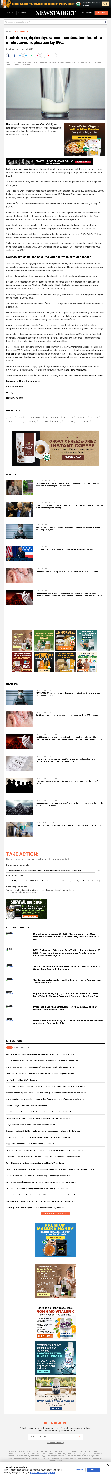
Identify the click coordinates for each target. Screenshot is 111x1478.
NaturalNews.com (14, 398)
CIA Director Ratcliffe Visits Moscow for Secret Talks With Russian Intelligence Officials (40, 1074)
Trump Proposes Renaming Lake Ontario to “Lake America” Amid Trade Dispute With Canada (42, 1067)
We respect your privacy (55, 1443)
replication (18, 64)
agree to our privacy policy (42, 1472)
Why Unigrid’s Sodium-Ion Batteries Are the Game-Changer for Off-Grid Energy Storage (40, 1054)
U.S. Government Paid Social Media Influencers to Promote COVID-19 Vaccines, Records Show (42, 1061)
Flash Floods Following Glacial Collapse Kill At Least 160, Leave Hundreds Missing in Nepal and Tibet (45, 1086)
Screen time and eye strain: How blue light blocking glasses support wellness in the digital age (43, 1131)
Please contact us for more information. (21, 892)
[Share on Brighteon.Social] (9, 55)
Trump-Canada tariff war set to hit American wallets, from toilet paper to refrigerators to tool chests (45, 1099)
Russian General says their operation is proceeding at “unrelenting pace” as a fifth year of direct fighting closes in (50, 1169)
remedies (9, 64)
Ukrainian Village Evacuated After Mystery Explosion (26, 1106)
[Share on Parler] (37, 55)
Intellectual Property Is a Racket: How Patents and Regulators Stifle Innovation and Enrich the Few (43, 1157)
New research (12, 124)
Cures (19, 62)
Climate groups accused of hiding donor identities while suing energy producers (37, 1188)
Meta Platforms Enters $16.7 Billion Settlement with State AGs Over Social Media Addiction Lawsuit (44, 1150)
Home (8, 32)
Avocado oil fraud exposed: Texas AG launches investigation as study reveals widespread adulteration (46, 1093)
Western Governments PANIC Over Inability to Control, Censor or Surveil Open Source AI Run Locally (66, 967)
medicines (61, 62)
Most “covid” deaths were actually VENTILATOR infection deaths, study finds (68, 825)
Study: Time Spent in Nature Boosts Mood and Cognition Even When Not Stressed (38, 1118)
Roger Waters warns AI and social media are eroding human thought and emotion (38, 1176)
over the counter (78, 62)
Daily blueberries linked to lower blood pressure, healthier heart (30, 1125)
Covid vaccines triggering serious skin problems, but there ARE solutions (67, 572)
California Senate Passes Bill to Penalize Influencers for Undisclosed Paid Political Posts (40, 1201)
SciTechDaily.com (14, 386)
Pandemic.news (96, 375)
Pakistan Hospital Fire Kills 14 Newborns (22, 1080)
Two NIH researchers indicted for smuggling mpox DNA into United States (35, 1163)
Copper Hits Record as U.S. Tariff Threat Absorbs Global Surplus (31, 1144)
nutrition (68, 62)
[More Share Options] (54, 55)
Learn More (79, 1470)
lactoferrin (52, 62)
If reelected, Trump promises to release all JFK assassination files (64, 550)
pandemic (89, 62)
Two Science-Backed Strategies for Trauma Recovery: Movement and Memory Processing (41, 1182)
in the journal (75, 369)
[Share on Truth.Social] (43, 55)
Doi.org (9, 392)
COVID (13, 62)
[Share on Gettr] (49, 55)
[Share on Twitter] (20, 55)
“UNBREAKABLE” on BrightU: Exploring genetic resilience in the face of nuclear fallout (39, 1137)
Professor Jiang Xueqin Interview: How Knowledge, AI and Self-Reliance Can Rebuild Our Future (65, 1008)
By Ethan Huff (13, 49)
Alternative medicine (21, 32)
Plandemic (98, 62)
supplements (28, 64)
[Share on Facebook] (15, 55)
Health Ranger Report (16, 927)
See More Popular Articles (55, 1213)
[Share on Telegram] (26, 55)
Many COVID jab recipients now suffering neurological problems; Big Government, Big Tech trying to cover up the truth (65, 760)
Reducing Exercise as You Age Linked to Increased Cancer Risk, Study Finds (35, 1208)
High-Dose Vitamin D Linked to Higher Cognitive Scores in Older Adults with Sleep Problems (42, 1112)
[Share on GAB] (32, 55)
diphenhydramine (28, 62)
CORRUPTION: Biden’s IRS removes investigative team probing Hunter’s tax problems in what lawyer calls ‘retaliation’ (67, 484)
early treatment (41, 62)
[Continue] (80, 1437)
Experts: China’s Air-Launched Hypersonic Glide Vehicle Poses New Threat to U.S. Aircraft (40, 1195)
